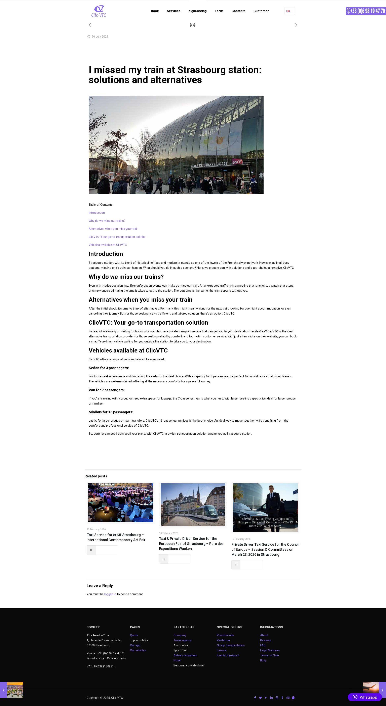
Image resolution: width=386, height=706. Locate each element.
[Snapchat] (293, 698)
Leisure (222, 650)
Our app (135, 645)
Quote (134, 635)
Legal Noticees (270, 650)
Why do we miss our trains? (107, 221)
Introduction (97, 213)
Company (179, 635)
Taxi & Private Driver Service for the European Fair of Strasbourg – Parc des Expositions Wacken (191, 543)
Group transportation (231, 645)
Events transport (228, 655)
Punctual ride (225, 635)
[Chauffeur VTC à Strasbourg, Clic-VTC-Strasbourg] (99, 11)
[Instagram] (277, 698)
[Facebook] (255, 698)
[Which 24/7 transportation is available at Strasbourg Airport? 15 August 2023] (374, 690)
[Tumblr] (282, 698)
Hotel (177, 660)
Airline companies (185, 655)
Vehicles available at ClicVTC (108, 245)
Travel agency (182, 640)
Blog (263, 660)
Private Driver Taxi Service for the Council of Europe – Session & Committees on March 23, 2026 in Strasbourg (265, 549)
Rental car (223, 640)
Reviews (265, 640)
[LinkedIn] (271, 698)
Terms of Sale (269, 655)
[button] (365, 697)
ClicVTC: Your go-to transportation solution (117, 237)
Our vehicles (138, 650)
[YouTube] (266, 698)
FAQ (263, 645)
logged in (110, 594)
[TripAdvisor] (288, 698)
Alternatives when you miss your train (113, 229)
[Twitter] (261, 698)
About (264, 635)
